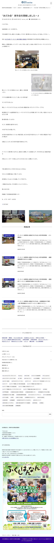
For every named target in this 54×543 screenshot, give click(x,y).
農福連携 (18, 405)
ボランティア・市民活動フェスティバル (42, 381)
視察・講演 (14, 535)
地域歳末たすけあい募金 (44, 392)
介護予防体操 (34, 339)
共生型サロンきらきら (29, 337)
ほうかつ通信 (6, 381)
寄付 (13, 397)
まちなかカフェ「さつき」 (18, 381)
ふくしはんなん (5, 457)
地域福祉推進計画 (6, 362)
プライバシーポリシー (6, 535)
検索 (3, 410)
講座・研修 (32, 341)
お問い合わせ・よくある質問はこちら (10, 438)
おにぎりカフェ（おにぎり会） (10, 378)
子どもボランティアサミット (35, 394)
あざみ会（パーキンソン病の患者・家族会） (16, 39)
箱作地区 (35, 403)
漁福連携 (13, 400)
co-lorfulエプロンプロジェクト (10, 375)
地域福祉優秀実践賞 (21, 394)
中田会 (45, 389)
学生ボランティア (6, 341)
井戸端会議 (6, 392)
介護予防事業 (26, 339)
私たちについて (37, 400)
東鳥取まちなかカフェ (30, 397)
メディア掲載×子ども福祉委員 (10, 386)
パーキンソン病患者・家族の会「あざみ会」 (11, 339)
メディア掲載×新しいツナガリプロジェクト (12, 389)
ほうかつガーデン (46, 378)
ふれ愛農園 (37, 378)
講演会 (10, 337)
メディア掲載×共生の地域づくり (35, 384)
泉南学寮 (5, 400)
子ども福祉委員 (39, 341)
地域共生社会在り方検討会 (17, 392)
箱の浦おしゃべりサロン (9, 403)
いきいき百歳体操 (36, 375)
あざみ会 (6, 204)
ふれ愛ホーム (5, 354)
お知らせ (4, 351)
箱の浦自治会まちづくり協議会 (23, 403)
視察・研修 (4, 368)
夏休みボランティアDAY (17, 341)
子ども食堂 (6, 397)
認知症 (41, 403)
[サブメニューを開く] (51, 351)
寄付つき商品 (20, 397)
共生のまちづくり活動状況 (8, 359)
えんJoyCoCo (46, 375)
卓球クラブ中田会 (40, 337)
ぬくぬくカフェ (28, 378)
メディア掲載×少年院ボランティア (27, 386)
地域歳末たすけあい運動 (9, 394)
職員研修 (4, 365)
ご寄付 (20, 378)
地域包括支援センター (36, 19)
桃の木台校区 (41, 397)
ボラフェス (28, 381)
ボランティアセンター (43, 339)
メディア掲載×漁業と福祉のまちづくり (32, 389)
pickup (20, 375)
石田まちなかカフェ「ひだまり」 (24, 400)
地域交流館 (4, 337)
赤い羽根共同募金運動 (8, 405)
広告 (18, 535)
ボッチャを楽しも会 (18, 337)
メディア (26, 341)
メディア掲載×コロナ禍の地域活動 (17, 384)
